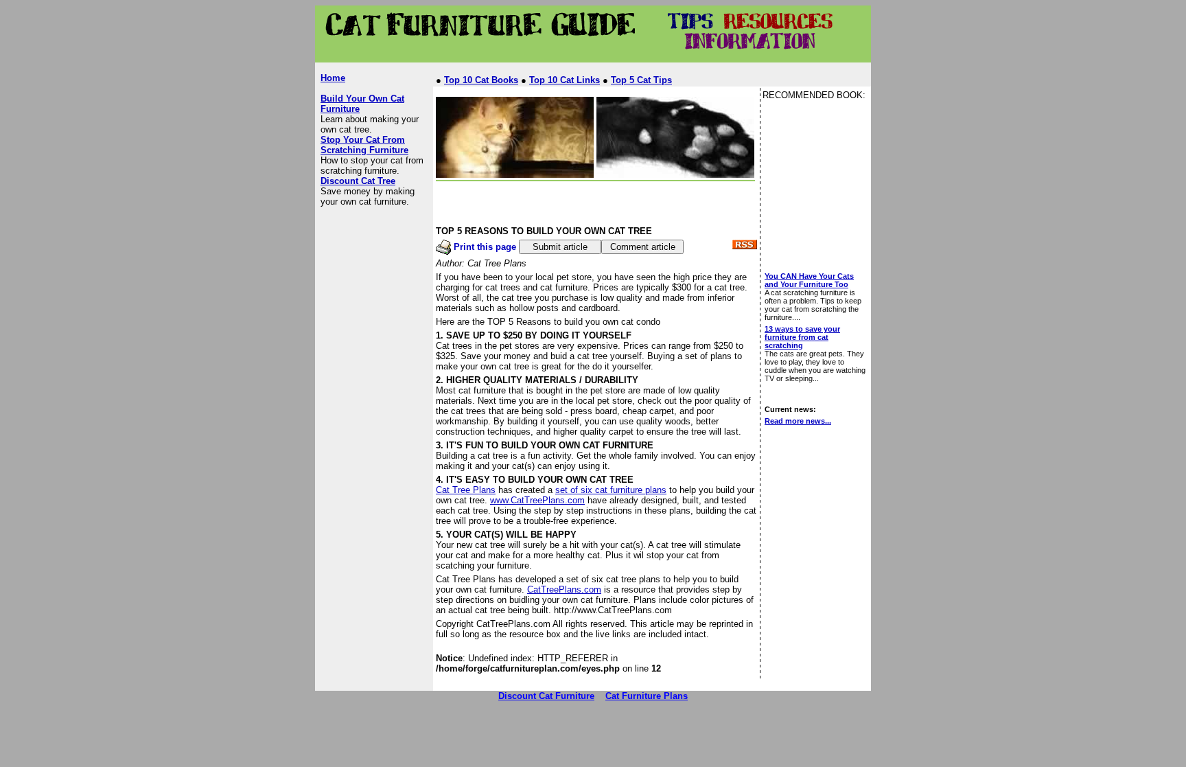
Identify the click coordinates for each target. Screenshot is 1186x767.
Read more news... (798, 421)
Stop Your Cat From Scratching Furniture (364, 145)
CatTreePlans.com (564, 589)
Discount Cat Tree (358, 181)
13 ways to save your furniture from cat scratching (802, 337)
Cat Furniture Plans (646, 696)
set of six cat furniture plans (610, 490)
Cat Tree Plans (466, 490)
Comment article (642, 247)
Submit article (560, 247)
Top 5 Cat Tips (641, 80)
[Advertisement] (570, 57)
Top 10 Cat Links (564, 80)
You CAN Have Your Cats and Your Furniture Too (809, 280)
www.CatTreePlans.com (537, 500)
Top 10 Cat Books (481, 80)
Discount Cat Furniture (546, 696)
